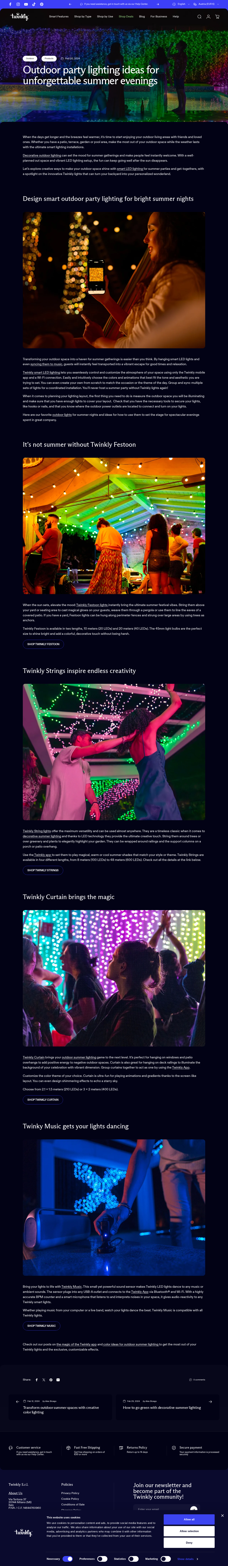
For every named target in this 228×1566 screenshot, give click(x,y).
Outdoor (30, 59)
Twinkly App (181, 1067)
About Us (15, 1493)
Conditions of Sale (73, 1504)
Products (49, 59)
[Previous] (70, 4)
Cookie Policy (70, 1499)
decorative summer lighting (42, 836)
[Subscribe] (193, 1509)
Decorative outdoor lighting (42, 155)
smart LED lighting (130, 169)
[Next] (158, 4)
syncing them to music (46, 364)
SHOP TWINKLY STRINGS (43, 870)
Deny (189, 1542)
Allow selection (189, 1531)
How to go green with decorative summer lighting (162, 1408)
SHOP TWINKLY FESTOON (43, 644)
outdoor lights (62, 414)
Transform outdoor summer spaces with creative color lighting (61, 1410)
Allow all (189, 1519)
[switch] (102, 1559)
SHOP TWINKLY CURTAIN (42, 1100)
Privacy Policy (70, 1493)
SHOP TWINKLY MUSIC (41, 1326)
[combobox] (181, 4)
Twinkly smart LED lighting (41, 372)
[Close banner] (222, 1515)
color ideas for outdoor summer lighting (131, 1344)
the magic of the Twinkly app (76, 1344)
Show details (185, 1558)
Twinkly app (43, 855)
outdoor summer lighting (79, 1057)
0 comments (199, 1380)
